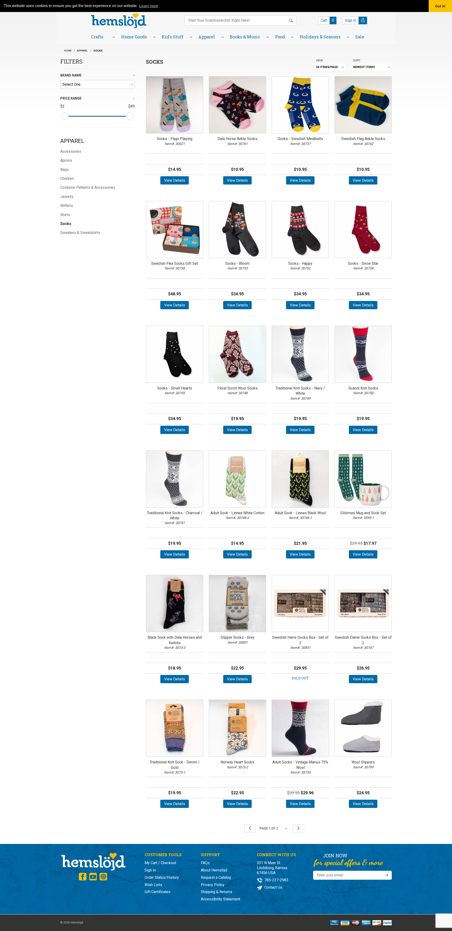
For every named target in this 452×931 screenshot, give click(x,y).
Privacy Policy (212, 885)
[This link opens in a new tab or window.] (82, 876)
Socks (65, 223)
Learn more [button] (148, 6)
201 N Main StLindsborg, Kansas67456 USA (272, 868)
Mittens (66, 205)
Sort (356, 60)
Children (67, 178)
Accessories (70, 151)
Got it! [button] (440, 6)
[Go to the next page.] (298, 828)
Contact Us (272, 887)
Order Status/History (162, 877)
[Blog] (103, 876)
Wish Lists (153, 885)
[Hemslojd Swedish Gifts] (118, 20)
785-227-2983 (275, 880)
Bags (64, 169)
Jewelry (66, 196)
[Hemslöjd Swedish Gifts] (93, 861)
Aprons (66, 160)
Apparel (72, 141)
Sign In (150, 870)
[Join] (386, 875)
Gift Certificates (157, 892)
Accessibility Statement (220, 899)
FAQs (205, 863)
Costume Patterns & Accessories (87, 187)
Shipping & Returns (216, 892)
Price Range (70, 98)
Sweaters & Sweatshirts (80, 232)
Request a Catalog (216, 877)
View (319, 60)
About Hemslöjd (214, 870)
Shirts (65, 215)
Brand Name (70, 75)
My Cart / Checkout (160, 863)
